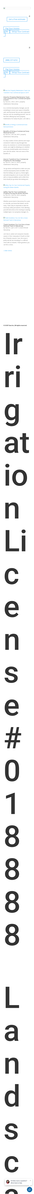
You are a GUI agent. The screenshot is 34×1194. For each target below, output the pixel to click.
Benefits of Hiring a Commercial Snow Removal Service (16, 132)
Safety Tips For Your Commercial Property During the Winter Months (15, 192)
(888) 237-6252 (11, 60)
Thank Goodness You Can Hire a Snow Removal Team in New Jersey (16, 225)
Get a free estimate (17, 19)
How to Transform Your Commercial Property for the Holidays (15, 160)
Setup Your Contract (20, 31)
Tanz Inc (7, 102)
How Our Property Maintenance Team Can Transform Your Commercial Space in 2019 (16, 98)
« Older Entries (7, 250)
